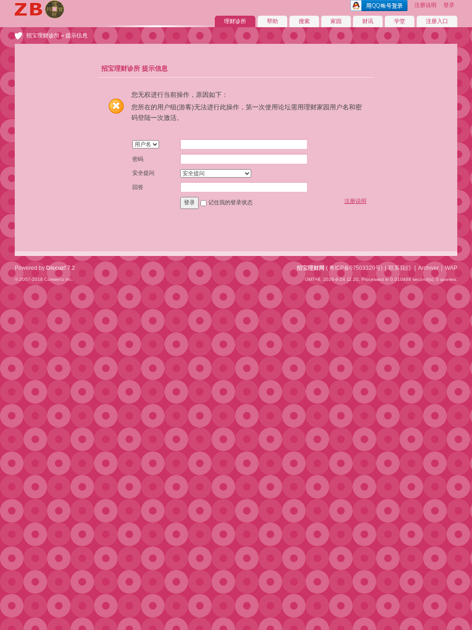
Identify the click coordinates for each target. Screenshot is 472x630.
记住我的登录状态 (230, 202)
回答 (137, 187)
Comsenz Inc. (58, 279)
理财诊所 (235, 21)
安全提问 (143, 173)
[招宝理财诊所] (39, 16)
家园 (336, 21)
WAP (451, 268)
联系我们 (400, 268)
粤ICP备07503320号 (355, 268)
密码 (137, 159)
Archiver (428, 268)
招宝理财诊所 (42, 35)
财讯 (367, 21)
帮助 (272, 21)
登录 (448, 5)
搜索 (304, 21)
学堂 (399, 21)
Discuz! (56, 268)
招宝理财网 (310, 268)
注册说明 (425, 5)
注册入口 (437, 21)
